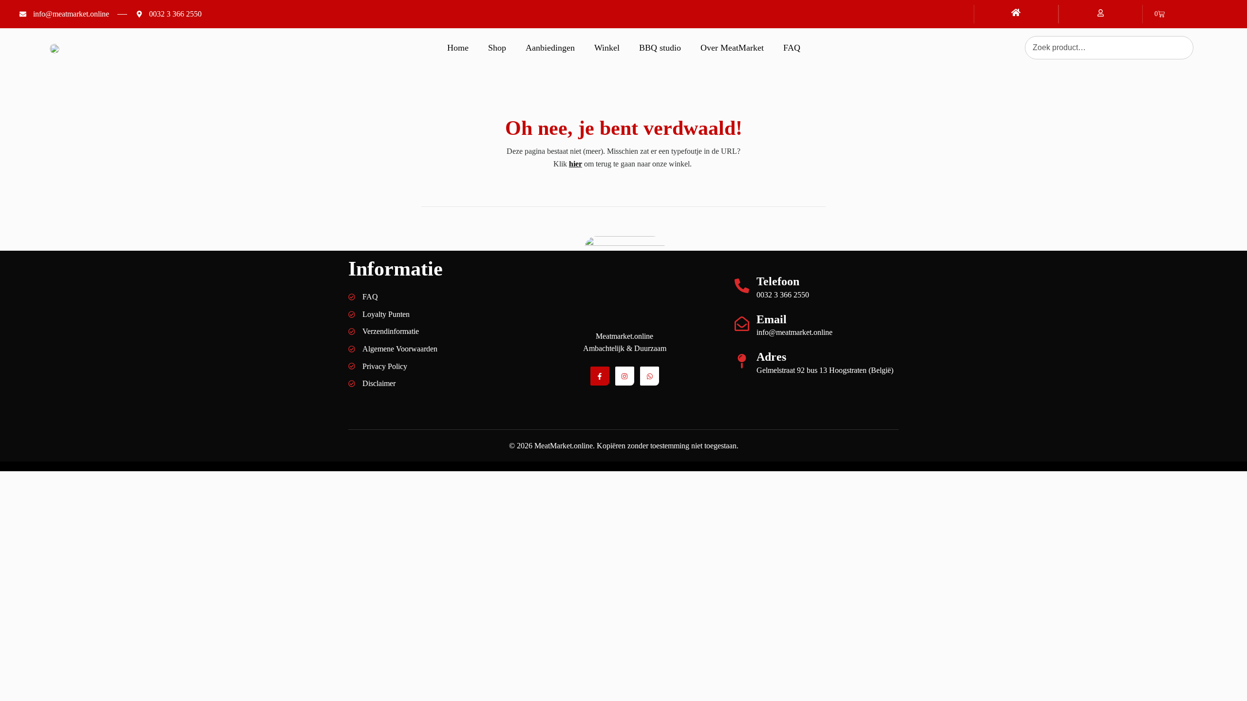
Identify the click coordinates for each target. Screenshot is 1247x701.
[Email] (742, 323)
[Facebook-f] (599, 376)
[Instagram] (624, 376)
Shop (497, 48)
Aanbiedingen (550, 48)
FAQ (791, 48)
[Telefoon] (742, 285)
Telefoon (777, 281)
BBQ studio (660, 48)
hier (575, 164)
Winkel (607, 48)
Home (458, 48)
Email (771, 319)
